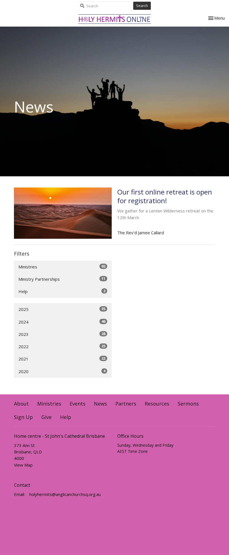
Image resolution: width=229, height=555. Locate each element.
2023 (61, 334)
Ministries (61, 267)
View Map (23, 465)
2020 (61, 371)
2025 (61, 309)
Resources (157, 403)
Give (46, 417)
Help (61, 291)
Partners (125, 403)
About (21, 403)
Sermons (188, 403)
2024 (61, 322)
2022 (61, 346)
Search (142, 5)
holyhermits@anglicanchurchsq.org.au (65, 494)
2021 (61, 359)
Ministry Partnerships (61, 279)
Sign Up (23, 417)
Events (77, 403)
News (100, 403)
